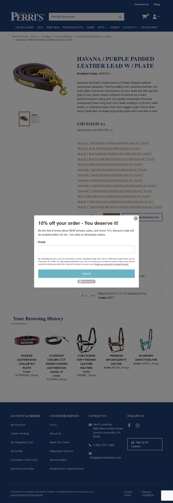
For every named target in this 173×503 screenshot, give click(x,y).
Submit (86, 274)
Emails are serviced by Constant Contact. (112, 264)
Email (41, 242)
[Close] (136, 218)
